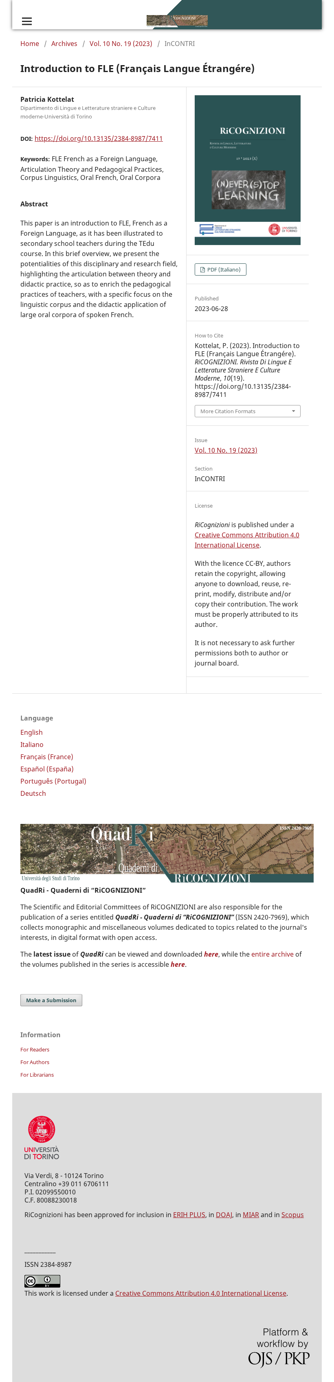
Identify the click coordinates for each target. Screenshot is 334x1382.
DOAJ (224, 1214)
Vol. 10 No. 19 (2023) (121, 43)
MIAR (251, 1214)
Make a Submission (51, 1000)
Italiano (32, 744)
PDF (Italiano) (223, 269)
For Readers (34, 1049)
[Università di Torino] (41, 1160)
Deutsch (33, 793)
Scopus (292, 1214)
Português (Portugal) (53, 781)
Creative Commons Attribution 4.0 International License (200, 1293)
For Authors (34, 1062)
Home (29, 43)
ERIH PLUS (189, 1214)
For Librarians (37, 1074)
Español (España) (47, 768)
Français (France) (46, 756)
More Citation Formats (227, 411)
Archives (64, 43)
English (31, 732)
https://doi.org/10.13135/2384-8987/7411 (99, 138)
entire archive (272, 954)
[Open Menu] (27, 21)
